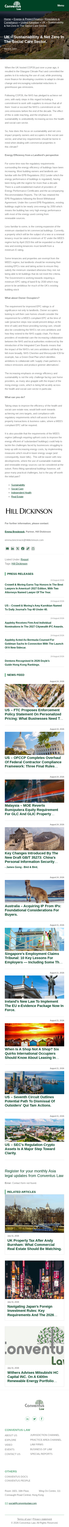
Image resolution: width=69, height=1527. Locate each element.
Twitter (34, 1418)
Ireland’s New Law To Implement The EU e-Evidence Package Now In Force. (34, 1005)
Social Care (17, 488)
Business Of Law (41, 1449)
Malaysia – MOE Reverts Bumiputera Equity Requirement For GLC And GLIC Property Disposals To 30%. (31, 811)
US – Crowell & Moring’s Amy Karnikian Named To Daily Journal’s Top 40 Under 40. (33, 607)
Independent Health (21, 492)
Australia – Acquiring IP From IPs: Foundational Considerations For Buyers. (33, 910)
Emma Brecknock (15, 531)
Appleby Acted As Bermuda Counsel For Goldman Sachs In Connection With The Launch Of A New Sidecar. (34, 644)
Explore (10, 1440)
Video (8, 1444)
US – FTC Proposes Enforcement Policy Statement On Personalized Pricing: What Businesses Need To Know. (33, 716)
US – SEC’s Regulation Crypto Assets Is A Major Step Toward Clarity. (30, 1149)
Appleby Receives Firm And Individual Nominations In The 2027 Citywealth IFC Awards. (34, 624)
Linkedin (27, 1418)
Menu (60, 5)
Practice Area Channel (45, 1439)
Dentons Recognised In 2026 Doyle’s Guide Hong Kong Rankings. (27, 663)
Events (9, 1449)
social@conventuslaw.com (23, 1503)
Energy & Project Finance (28, 19)
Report (24, 559)
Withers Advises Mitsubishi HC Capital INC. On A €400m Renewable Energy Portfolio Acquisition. (32, 1379)
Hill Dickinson (19, 563)
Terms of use (24, 1519)
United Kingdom (30, 22)
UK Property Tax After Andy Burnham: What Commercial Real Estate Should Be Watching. (34, 1244)
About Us (11, 1435)
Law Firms (36, 1444)
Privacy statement (42, 1519)
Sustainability (18, 485)
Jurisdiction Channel (44, 1435)
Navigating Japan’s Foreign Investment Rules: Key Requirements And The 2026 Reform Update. (30, 1312)
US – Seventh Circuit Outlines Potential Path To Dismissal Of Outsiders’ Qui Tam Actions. (30, 1101)
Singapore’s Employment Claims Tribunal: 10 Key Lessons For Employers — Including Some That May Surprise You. (33, 960)
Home (7, 19)
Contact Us (12, 1454)
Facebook (41, 1418)
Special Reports (41, 1454)
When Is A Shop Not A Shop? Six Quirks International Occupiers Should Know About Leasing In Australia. (32, 1055)
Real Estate (17, 496)
